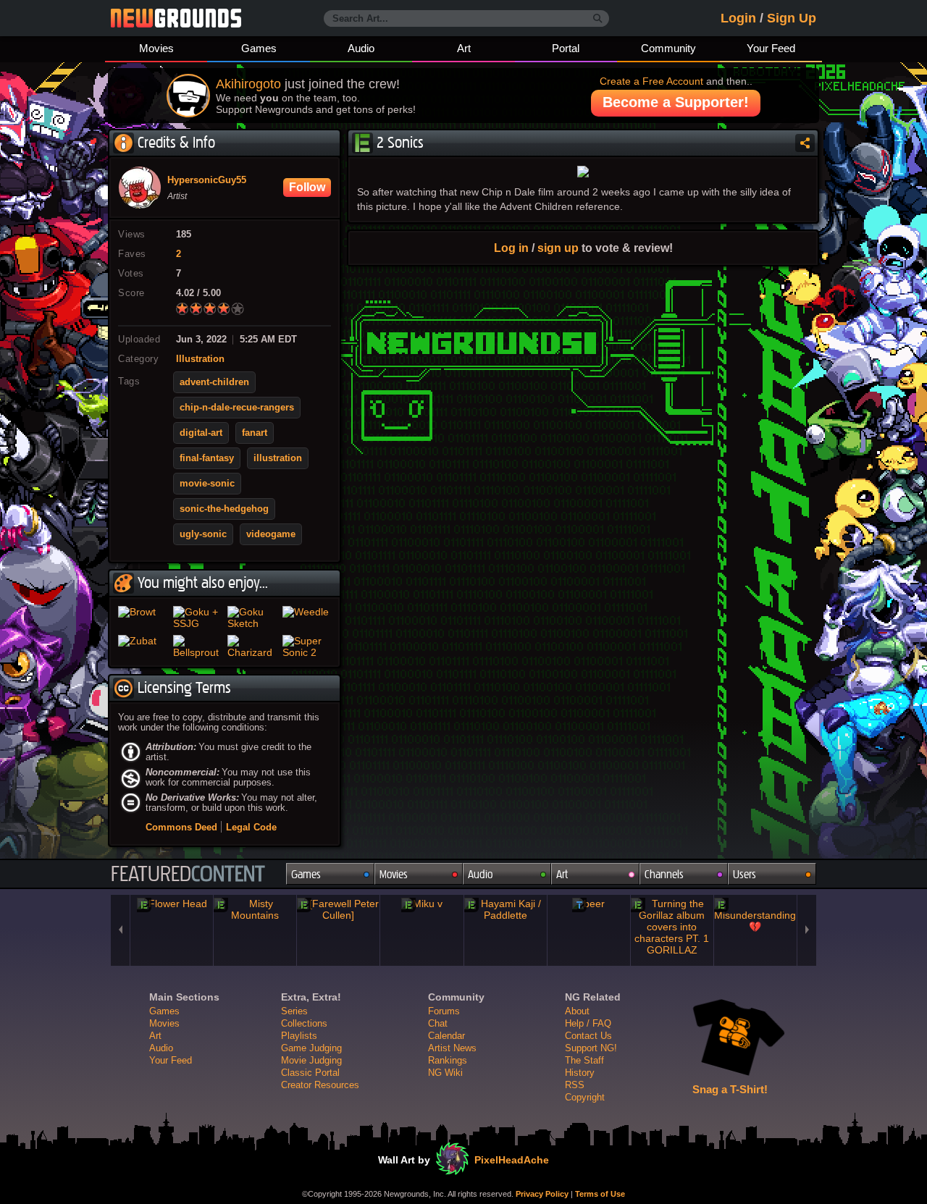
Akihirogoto (248, 84)
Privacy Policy (542, 1194)
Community (668, 48)
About (577, 1011)
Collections (304, 1023)
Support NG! (591, 1048)
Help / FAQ (588, 1023)
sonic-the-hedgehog (224, 509)
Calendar (446, 1035)
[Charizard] (252, 646)
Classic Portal (310, 1072)
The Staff (584, 1060)
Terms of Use (600, 1194)
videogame (270, 534)
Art (464, 48)
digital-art (201, 433)
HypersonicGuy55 (206, 180)
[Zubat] (142, 646)
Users (744, 874)
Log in (511, 247)
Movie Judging (311, 1060)
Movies (156, 48)
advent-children (214, 382)
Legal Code (251, 827)
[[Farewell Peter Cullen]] (338, 909)
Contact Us (588, 1035)
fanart (254, 433)
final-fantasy (207, 458)
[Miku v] (421, 903)
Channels (664, 874)
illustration (277, 458)
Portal (565, 48)
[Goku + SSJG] (197, 617)
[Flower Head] (171, 903)
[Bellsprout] (197, 646)
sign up (558, 247)
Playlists (299, 1035)
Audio (361, 48)
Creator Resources (320, 1084)
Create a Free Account (651, 81)
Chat (438, 1023)
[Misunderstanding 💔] (755, 915)
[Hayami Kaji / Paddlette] (505, 909)
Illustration (200, 359)
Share (805, 143)
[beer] (589, 903)
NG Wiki (445, 1072)
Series (294, 1011)
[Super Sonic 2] (307, 646)
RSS (574, 1084)
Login (738, 18)
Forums (444, 1011)
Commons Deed (181, 827)
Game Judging (311, 1048)
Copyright (585, 1097)
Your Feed (771, 48)
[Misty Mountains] (255, 909)
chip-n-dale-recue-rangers (237, 408)
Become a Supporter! (676, 102)
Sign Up (791, 18)
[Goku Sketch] (252, 617)
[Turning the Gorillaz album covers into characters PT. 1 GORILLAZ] (672, 927)
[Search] (598, 19)
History (580, 1072)
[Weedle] (307, 617)
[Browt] (142, 617)
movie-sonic (207, 484)
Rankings (447, 1060)
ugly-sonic (203, 534)
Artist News (452, 1048)
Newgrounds (176, 18)
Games (259, 48)
